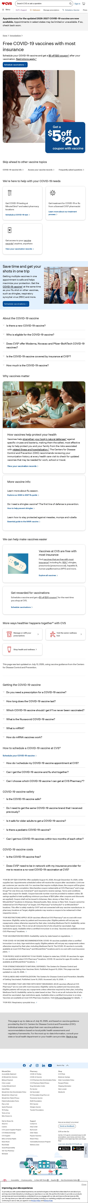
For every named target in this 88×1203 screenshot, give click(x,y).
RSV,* (65, 562)
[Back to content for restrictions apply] (26, 932)
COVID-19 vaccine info (12, 169)
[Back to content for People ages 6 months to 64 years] (36, 962)
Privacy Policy (36, 1201)
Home (5, 35)
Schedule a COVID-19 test (17, 214)
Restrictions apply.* (26, 58)
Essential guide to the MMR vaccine (22, 521)
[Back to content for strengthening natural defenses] (26, 972)
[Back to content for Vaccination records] (72, 936)
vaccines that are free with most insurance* (56, 561)
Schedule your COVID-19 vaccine (19, 755)
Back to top (71, 1036)
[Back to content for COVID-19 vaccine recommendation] (9, 952)
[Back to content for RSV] (36, 1003)
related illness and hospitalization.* (30, 449)
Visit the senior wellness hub (67, 634)
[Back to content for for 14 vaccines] (82, 998)
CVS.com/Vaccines (63, 998)
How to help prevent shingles (20, 508)
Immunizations (15, 35)
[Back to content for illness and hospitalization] (65, 979)
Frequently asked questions (70, 169)
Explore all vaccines (47, 575)
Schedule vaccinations (14, 64)
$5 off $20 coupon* (59, 55)
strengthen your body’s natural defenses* (45, 439)
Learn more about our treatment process (63, 212)
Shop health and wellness (24, 649)
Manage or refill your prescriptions (22, 634)
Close (83, 1184)
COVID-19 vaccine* (13, 286)
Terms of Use (48, 1201)
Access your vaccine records (40, 169)
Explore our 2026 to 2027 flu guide (22, 495)
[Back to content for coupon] (19, 913)
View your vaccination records (19, 249)
